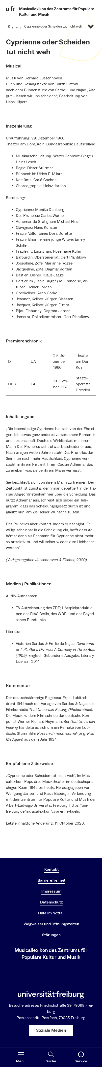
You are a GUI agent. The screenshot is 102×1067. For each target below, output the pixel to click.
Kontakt (51, 869)
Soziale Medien (51, 1030)
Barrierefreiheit (51, 880)
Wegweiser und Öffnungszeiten (51, 924)
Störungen (51, 935)
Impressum (51, 891)
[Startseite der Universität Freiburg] (10, 8)
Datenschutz (51, 902)
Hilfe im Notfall (51, 913)
